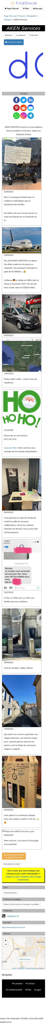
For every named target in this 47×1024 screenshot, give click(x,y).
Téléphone (21, 35)
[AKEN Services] (24, 953)
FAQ (29, 990)
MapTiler (21, 968)
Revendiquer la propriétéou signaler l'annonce (14, 856)
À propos (18, 983)
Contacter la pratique (14, 42)
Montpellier (31, 16)
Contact (31, 983)
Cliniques (8, 20)
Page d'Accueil (12, 9)
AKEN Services (25, 959)
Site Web (34, 35)
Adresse (9, 35)
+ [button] (6, 940)
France (22, 16)
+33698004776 (12, 916)
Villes (26, 9)
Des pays (38, 9)
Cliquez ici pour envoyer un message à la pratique (21, 904)
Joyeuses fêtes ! (11, 448)
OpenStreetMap (31, 968)
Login (38, 990)
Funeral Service (10, 893)
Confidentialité (14, 990)
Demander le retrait (12, 864)
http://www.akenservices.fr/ (13, 927)
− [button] (6, 944)
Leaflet (14, 968)
